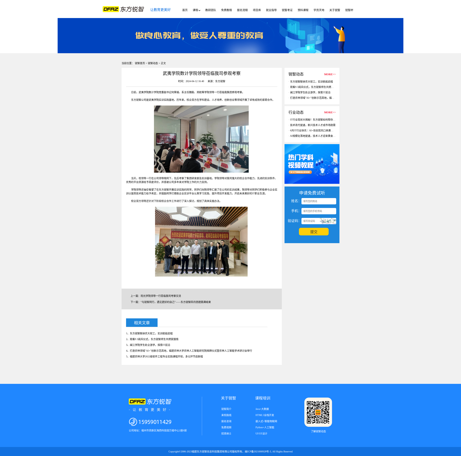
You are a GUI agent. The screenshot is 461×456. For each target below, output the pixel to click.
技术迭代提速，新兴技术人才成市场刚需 (312, 125)
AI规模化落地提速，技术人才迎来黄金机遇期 (315, 136)
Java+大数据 (262, 409)
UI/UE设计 (261, 433)
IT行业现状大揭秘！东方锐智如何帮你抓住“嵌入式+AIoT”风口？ (326, 119)
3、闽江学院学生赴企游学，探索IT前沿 (148, 345)
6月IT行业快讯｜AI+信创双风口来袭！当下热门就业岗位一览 (324, 130)
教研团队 (210, 10)
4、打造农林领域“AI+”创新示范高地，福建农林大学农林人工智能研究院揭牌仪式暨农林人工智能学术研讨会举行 (189, 350)
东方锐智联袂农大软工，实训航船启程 (311, 81)
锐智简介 (226, 409)
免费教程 (226, 10)
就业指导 (271, 10)
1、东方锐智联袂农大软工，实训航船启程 (149, 333)
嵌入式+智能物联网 (266, 421)
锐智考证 (287, 10)
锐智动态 (153, 63)
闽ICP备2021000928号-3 (258, 451)
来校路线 (226, 415)
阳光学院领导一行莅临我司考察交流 (161, 296)
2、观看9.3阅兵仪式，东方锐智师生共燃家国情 (152, 339)
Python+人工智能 (265, 427)
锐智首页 (140, 63)
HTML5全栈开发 (265, 415)
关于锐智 (334, 10)
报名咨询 (226, 421)
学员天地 (319, 10)
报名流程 (242, 10)
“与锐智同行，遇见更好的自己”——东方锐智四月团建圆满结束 (176, 302)
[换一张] (328, 221)
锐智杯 (349, 10)
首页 (185, 10)
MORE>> (330, 74)
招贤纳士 (226, 433)
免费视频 (226, 427)
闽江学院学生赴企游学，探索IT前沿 (310, 92)
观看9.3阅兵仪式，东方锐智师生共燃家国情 (314, 87)
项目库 (257, 10)
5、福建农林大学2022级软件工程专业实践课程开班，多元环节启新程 (164, 356)
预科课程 (303, 10)
